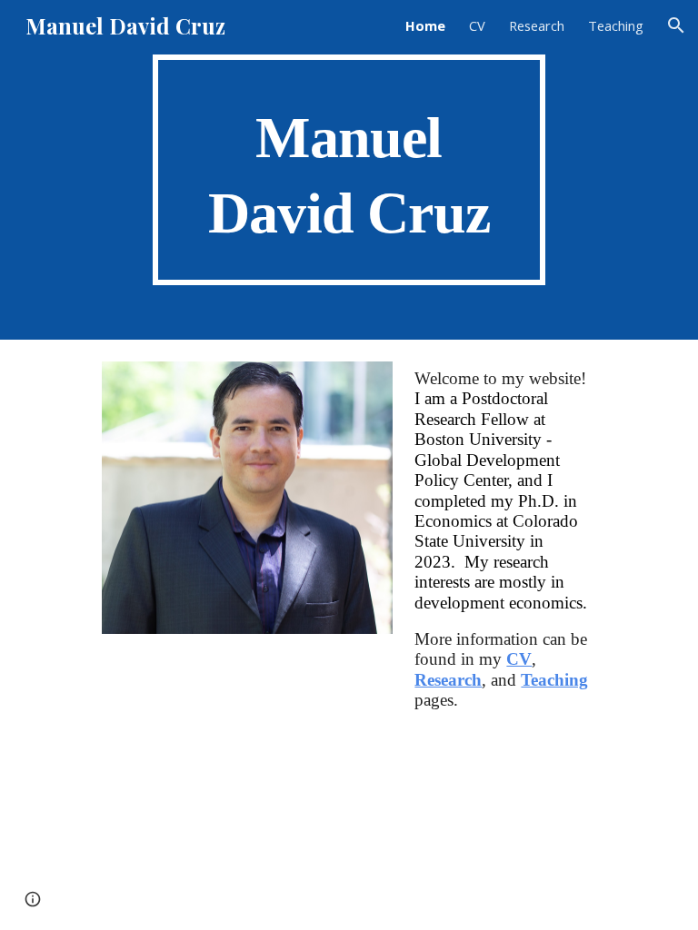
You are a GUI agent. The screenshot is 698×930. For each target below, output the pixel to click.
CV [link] (477, 25)
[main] (348, 169)
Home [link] (425, 25)
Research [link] (536, 25)
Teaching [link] (615, 25)
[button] (676, 25)
